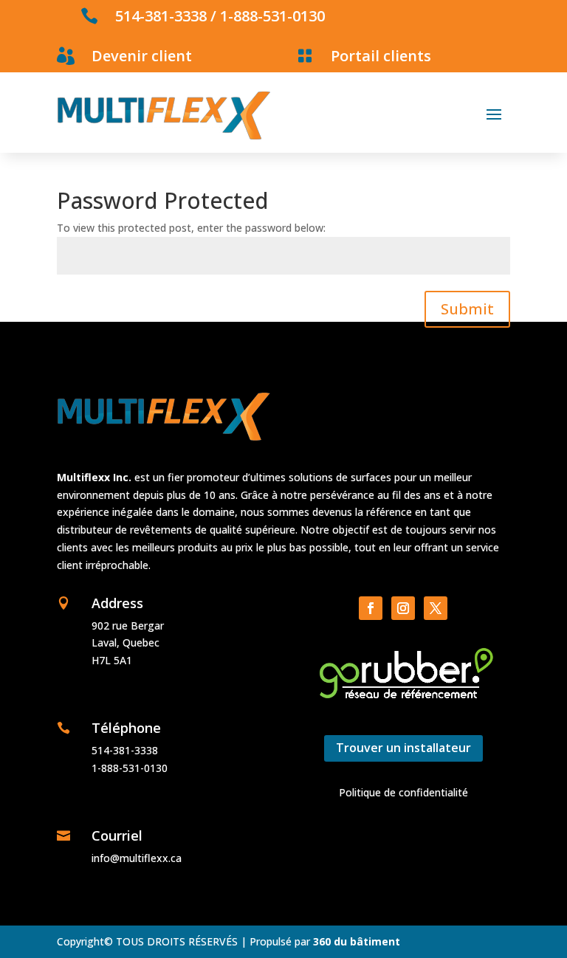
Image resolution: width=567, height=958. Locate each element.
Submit (467, 309)
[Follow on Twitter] (435, 608)
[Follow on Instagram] (403, 608)
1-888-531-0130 (272, 16)
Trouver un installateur (403, 748)
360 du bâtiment (356, 941)
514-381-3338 (161, 16)
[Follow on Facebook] (370, 608)
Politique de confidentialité (403, 792)
